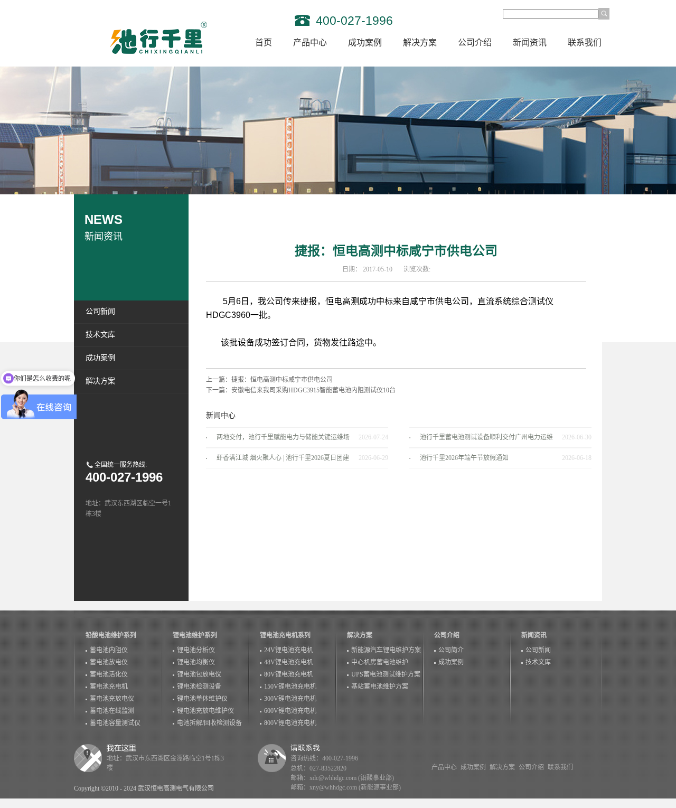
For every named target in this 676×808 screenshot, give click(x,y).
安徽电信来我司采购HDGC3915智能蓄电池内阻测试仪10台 (313, 390)
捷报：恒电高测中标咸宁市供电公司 (282, 379)
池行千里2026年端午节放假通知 (464, 458)
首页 (263, 42)
